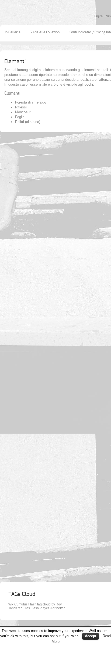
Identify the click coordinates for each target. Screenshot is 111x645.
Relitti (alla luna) (27, 122)
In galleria (12, 32)
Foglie (20, 117)
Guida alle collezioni (45, 32)
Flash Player (40, 608)
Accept (90, 636)
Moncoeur (22, 112)
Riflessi (21, 107)
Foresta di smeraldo (30, 102)
